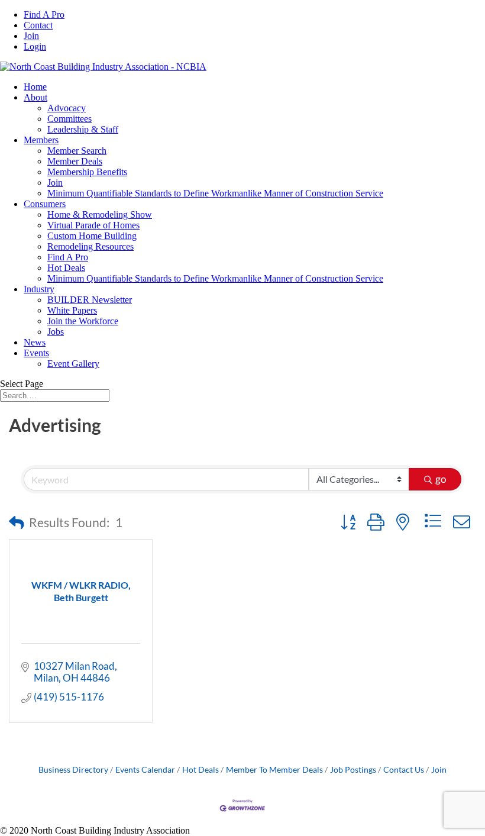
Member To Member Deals (274, 769)
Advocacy (66, 108)
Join (31, 36)
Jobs (55, 332)
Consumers (45, 204)
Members (41, 140)
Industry (39, 289)
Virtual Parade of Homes (93, 225)
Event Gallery (73, 364)
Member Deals (74, 161)
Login (35, 46)
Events (36, 353)
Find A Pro (44, 14)
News (35, 342)
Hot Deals (66, 268)
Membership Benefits (87, 172)
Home (35, 87)
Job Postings (353, 769)
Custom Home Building (92, 236)
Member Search (76, 151)
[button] (16, 522)
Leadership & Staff (82, 129)
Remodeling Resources (90, 246)
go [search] (440, 479)
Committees (69, 119)
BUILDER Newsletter (89, 300)
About (35, 97)
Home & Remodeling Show (99, 214)
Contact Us (403, 769)
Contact (38, 25)
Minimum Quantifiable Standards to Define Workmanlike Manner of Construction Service (215, 193)
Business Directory (73, 769)
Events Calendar (145, 769)
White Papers (72, 310)
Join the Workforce (82, 321)
